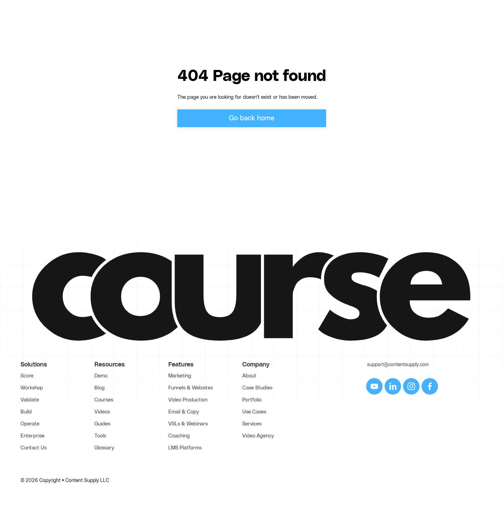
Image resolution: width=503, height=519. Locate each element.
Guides (102, 423)
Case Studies (257, 387)
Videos (102, 411)
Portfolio (251, 399)
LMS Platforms (185, 447)
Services (251, 423)
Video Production (187, 399)
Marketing (179, 375)
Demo (100, 375)
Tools (100, 435)
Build (26, 411)
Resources (109, 365)
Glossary (104, 447)
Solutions (34, 365)
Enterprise (32, 435)
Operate (30, 423)
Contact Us (34, 447)
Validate (30, 399)
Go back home (251, 118)
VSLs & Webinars (188, 423)
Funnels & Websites (190, 387)
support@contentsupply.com (398, 364)
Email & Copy (183, 411)
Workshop (32, 387)
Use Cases (254, 411)
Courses (103, 399)
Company (256, 365)
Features (181, 365)
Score (27, 375)
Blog (99, 387)
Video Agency (258, 435)
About (249, 375)
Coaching (179, 435)
